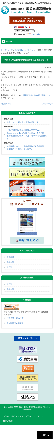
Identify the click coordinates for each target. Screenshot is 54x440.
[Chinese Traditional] (22, 27)
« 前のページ (6, 104)
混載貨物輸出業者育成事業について (38, 95)
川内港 (9, 267)
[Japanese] (29, 27)
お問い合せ (8, 421)
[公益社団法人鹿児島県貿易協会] (27, 13)
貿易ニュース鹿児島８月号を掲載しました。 (25, 122)
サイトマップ (17, 416)
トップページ (7, 50)
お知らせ (29, 50)
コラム (6, 416)
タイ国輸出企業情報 (15, 323)
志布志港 (10, 262)
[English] (15, 27)
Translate (35, 34)
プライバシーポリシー (35, 416)
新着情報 (19, 50)
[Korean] (26, 27)
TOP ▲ (45, 435)
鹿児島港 (10, 257)
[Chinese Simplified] (19, 27)
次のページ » (47, 104)
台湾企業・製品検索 (15, 318)
